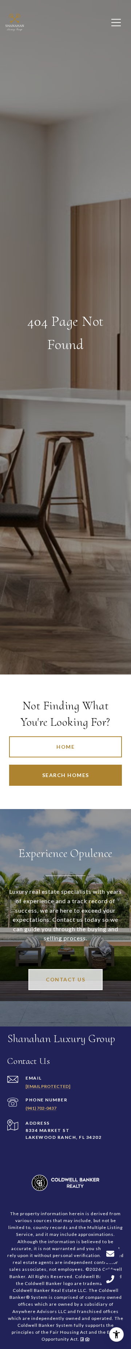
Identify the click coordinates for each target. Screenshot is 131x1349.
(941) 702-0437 (40, 1108)
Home (65, 747)
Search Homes (65, 775)
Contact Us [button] (65, 979)
